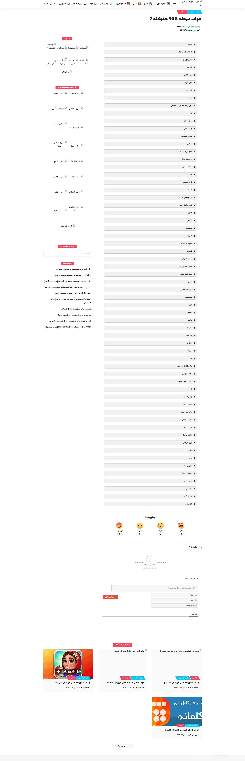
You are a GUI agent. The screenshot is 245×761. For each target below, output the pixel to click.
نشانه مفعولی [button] (187, 258)
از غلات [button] (189, 343)
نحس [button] (190, 281)
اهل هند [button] (189, 228)
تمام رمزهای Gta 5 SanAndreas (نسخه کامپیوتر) (64, 327)
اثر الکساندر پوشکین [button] (184, 52)
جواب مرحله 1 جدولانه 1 (63, 293)
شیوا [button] (190, 304)
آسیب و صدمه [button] (186, 136)
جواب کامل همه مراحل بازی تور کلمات (126, 683)
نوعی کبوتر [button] (188, 427)
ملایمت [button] (189, 327)
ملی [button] (190, 113)
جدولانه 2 (182, 12)
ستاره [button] (190, 450)
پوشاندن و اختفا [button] (186, 473)
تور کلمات (125, 678)
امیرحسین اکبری (193, 687)
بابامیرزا (195, 678)
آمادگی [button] (189, 174)
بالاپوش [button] (189, 251)
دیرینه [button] (190, 350)
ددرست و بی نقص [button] (185, 381)
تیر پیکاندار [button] (188, 75)
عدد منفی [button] (188, 297)
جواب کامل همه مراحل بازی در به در (68, 275)
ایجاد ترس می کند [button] (185, 266)
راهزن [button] (190, 212)
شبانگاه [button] (189, 189)
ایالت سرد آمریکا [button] (186, 412)
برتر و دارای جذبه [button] (185, 197)
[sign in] (55, 4)
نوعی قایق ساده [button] (186, 274)
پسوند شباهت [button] (186, 243)
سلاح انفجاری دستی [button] (184, 366)
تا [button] (191, 389)
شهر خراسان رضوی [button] (185, 205)
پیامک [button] (190, 320)
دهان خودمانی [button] (187, 419)
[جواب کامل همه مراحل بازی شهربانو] (68, 664)
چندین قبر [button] (188, 128)
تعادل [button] (190, 98)
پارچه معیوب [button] (187, 182)
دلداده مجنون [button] (187, 373)
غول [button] (190, 458)
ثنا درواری (87, 321)
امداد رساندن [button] (187, 404)
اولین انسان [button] (187, 396)
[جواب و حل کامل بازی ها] (191, 4)
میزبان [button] (189, 44)
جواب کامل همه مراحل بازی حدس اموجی (65, 321)
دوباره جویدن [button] (187, 166)
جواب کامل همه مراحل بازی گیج (72, 309)
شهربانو (71, 678)
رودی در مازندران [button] (186, 151)
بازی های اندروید (195, 12)
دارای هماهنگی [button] (186, 289)
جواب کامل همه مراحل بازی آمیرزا (70, 315)
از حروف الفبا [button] (187, 159)
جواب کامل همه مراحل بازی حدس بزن (69, 269)
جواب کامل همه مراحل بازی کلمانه (181, 730)
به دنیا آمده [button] (188, 496)
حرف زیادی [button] (188, 481)
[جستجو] (51, 4)
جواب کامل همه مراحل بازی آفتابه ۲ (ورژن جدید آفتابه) (64, 281)
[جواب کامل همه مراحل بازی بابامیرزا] (177, 664)
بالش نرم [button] (189, 235)
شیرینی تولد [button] (187, 465)
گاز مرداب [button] (188, 504)
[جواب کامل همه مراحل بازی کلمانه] (177, 711)
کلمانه (181, 725)
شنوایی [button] (189, 312)
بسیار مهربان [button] (187, 59)
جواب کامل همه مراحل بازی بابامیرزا (181, 683)
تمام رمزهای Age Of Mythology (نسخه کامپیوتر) (63, 287)
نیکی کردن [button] (188, 82)
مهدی (88, 315)
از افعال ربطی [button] (187, 435)
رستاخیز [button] (189, 335)
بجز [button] (191, 358)
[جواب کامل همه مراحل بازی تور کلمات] (122, 664)
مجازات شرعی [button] (187, 121)
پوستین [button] (189, 488)
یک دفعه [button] (188, 90)
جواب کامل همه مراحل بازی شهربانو (72, 683)
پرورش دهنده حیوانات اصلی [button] (181, 105)
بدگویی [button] (189, 220)
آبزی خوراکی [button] (187, 442)
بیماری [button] (189, 143)
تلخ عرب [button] (189, 67)
